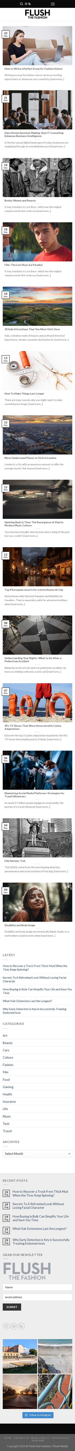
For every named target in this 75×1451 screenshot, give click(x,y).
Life (5, 1109)
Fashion (8, 1065)
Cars (6, 1050)
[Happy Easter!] (20, 1391)
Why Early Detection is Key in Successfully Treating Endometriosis (41, 1241)
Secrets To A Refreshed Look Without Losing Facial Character (38, 1206)
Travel (7, 1131)
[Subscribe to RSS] (29, 4)
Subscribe (38, 1440)
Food (6, 1080)
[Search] (21, 4)
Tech (6, 1124)
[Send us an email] (13, 1326)
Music (7, 1116)
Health (7, 1094)
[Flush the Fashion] (37, 14)
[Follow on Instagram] (26, 4)
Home (7, 1438)
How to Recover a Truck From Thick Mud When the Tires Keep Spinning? (40, 1193)
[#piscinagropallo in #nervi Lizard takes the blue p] (55, 1391)
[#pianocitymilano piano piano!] (20, 1356)
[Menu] (53, 3)
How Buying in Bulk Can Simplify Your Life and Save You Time (41, 1218)
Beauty (8, 1043)
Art (5, 1035)
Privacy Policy (40, 1438)
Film (5, 1072)
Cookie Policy (61, 1438)
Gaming (8, 1087)
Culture (8, 1057)
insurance (9, 1101)
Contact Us (21, 1438)
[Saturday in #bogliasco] (55, 1356)
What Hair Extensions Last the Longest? (27, 1001)
